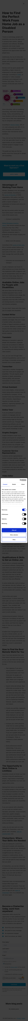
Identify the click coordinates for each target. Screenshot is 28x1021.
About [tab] (23, 484)
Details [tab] (14, 484)
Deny (14, 539)
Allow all (14, 530)
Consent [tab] (5, 484)
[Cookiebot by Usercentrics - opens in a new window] (20, 480)
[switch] (24, 514)
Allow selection (14, 534)
